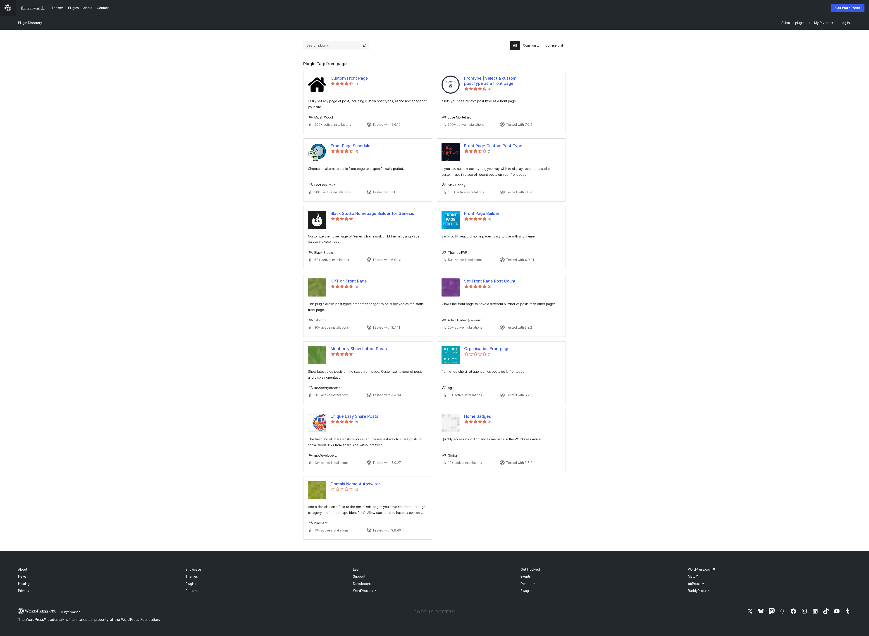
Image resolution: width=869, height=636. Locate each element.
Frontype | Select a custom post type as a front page (490, 81)
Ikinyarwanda (70, 612)
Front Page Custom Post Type (493, 145)
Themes (192, 576)
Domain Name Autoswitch (356, 484)
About (22, 569)
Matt (693, 576)
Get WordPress (847, 8)
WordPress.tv (365, 591)
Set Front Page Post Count (490, 281)
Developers (362, 584)
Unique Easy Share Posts (354, 416)
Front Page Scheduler (351, 145)
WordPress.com (701, 569)
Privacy (23, 591)
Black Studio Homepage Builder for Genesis (372, 213)
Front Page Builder (481, 213)
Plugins (191, 584)
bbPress (696, 584)
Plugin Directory (30, 23)
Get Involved (530, 569)
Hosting (24, 584)
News (22, 576)
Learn (357, 569)
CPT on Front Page (349, 281)
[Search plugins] (364, 45)
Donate (527, 584)
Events (525, 576)
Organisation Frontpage (487, 348)
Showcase (193, 569)
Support (359, 576)
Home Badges (477, 416)
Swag (526, 591)
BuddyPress (699, 591)
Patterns (192, 591)
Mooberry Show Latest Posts (359, 348)
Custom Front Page (349, 78)
